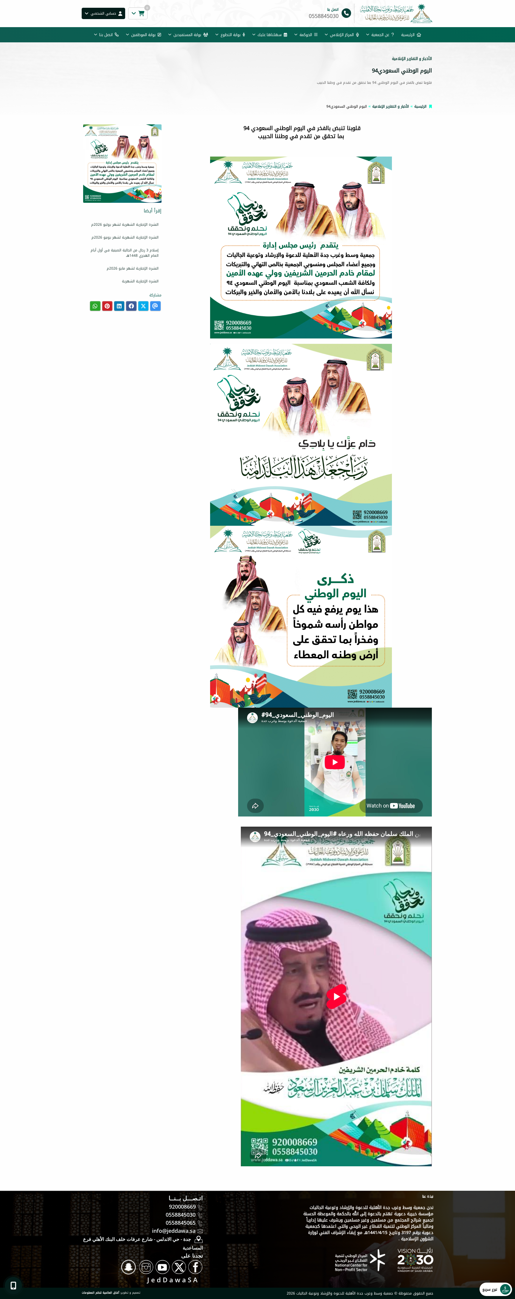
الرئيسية (408, 34)
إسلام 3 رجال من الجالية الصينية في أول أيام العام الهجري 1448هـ (125, 253)
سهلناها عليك (270, 34)
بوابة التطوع (231, 34)
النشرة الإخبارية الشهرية (140, 281)
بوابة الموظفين (143, 34)
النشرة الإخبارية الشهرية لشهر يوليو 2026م (125, 224)
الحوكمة (306, 34)
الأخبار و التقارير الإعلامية (390, 106)
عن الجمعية (380, 34)
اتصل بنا (106, 34)
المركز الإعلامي (342, 34)
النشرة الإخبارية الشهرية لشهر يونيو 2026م (125, 237)
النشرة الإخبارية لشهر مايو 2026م (133, 268)
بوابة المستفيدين (187, 34)
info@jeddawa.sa (174, 1230)
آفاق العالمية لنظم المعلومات (100, 1292)
